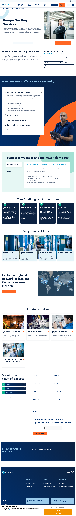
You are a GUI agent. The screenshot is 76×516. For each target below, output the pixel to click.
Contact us (62, 5)
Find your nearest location (8, 397)
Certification (45, 489)
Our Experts (29, 5)
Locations (54, 4)
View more (46, 67)
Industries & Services (20, 5)
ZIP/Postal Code (37, 399)
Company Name (36, 383)
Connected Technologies (64, 492)
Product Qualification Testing (49, 486)
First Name (35, 375)
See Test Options (17, 42)
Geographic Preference (59, 399)
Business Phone (57, 391)
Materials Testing (46, 483)
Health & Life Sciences (64, 489)
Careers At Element (30, 483)
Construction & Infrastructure (66, 486)
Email (34, 391)
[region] (38, 510)
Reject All (58, 510)
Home (3, 8)
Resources (37, 4)
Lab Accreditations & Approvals (64, 1)
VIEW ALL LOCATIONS (9, 291)
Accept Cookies (58, 513)
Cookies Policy (9, 509)
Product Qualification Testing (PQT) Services (12, 8)
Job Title (56, 383)
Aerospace (61, 483)
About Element (29, 486)
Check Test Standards (28, 42)
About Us (44, 5)
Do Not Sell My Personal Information (58, 507)
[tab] (14, 164)
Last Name (56, 375)
